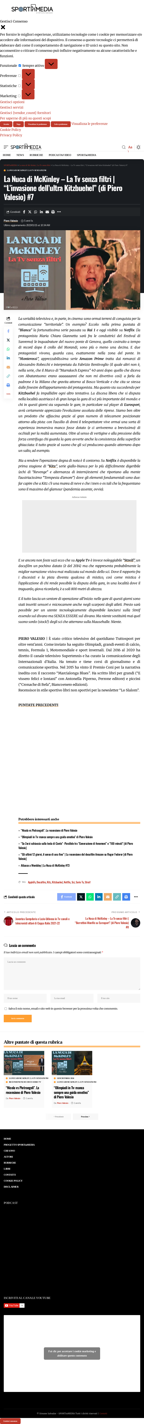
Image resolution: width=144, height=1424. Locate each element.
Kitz (52, 466)
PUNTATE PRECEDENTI (38, 705)
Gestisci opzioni (12, 102)
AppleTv (32, 882)
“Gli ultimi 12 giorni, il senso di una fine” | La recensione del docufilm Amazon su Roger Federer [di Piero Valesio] (75, 856)
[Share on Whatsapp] (35, 212)
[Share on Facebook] (24, 212)
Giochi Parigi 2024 (65, 1078)
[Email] (47, 212)
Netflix (67, 882)
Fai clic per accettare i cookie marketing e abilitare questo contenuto (72, 1353)
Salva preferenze (60, 124)
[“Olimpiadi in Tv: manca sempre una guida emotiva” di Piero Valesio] (72, 1063)
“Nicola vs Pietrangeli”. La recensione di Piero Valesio (49, 830)
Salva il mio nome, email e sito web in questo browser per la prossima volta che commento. (63, 1008)
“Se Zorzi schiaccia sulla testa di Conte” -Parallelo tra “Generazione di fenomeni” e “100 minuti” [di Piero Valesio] (75, 845)
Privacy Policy (11, 135)
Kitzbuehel (57, 882)
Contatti (103, 1413)
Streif (87, 882)
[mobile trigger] (7, 147)
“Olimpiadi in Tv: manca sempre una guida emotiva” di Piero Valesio (56, 837)
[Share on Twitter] (29, 212)
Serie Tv (80, 882)
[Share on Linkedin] (41, 212)
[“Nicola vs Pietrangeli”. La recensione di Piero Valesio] (24, 1063)
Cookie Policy (10, 130)
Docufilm (41, 882)
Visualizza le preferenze (37, 124)
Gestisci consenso (10, 1421)
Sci (73, 882)
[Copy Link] (8, 376)
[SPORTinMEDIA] (26, 147)
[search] (123, 147)
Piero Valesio (11, 221)
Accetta (6, 124)
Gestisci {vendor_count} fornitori (25, 113)
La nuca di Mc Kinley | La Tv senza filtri (26, 170)
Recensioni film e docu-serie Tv (25, 1082)
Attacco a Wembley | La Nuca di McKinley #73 (45, 865)
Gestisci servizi (11, 107)
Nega (18, 124)
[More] (59, 212)
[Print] (53, 212)
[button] (72, 28)
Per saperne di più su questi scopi (25, 118)
